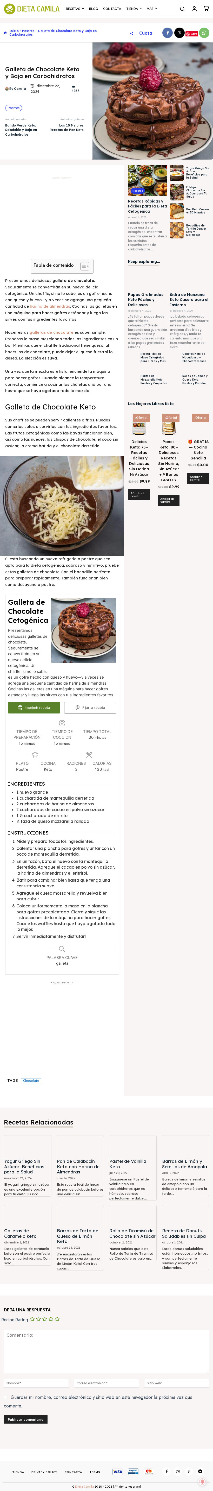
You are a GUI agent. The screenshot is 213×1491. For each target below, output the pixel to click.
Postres (28, 31)
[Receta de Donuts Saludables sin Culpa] (185, 1215)
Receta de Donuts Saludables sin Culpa (184, 1233)
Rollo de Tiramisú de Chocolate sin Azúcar (132, 1233)
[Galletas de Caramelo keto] (27, 1215)
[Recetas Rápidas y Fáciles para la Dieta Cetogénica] (147, 180)
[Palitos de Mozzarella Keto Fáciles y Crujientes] (133, 384)
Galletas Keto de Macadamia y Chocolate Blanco (194, 357)
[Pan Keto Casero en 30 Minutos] (177, 211)
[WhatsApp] (204, 33)
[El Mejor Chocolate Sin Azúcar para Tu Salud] (177, 192)
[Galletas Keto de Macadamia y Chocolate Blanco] (175, 362)
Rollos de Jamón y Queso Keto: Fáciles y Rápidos (195, 379)
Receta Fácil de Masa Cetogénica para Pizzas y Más (153, 357)
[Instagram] (178, 1471)
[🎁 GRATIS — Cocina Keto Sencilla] (198, 424)
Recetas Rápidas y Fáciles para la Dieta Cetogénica (147, 206)
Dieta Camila (85, 1486)
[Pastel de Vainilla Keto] (132, 1146)
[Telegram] (200, 1471)
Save (194, 34)
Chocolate (31, 1081)
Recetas (137, 190)
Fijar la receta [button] (93, 707)
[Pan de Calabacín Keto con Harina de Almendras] (80, 1146)
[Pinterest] (189, 1471)
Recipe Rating (14, 1320)
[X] (179, 33)
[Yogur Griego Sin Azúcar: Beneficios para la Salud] (177, 173)
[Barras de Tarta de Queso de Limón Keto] (80, 1215)
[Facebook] (167, 33)
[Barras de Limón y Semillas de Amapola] (185, 1146)
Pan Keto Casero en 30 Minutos (197, 211)
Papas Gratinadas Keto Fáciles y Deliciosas (145, 299)
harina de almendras (50, 306)
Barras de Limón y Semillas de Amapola (184, 1163)
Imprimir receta (37, 707)
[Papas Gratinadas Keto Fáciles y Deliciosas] (147, 279)
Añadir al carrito (137, 494)
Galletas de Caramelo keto (20, 1233)
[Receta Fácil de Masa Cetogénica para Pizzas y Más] (133, 362)
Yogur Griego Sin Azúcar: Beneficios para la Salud (197, 173)
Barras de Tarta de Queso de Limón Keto (77, 1236)
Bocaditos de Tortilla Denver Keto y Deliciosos (196, 230)
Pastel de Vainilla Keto (127, 1163)
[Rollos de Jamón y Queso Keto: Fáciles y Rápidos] (175, 384)
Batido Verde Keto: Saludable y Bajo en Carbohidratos (21, 129)
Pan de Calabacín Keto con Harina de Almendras (78, 1166)
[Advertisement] (62, 217)
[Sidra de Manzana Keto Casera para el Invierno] (189, 279)
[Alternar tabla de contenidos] (82, 266)
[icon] (5, 33)
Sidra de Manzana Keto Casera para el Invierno (189, 299)
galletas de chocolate (51, 332)
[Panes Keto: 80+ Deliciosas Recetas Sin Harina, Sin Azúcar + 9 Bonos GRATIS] (168, 424)
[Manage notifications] (202, 1481)
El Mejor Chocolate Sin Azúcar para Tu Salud (196, 192)
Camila (20, 89)
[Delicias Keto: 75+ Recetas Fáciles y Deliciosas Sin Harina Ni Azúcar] (139, 424)
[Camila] (7, 89)
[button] (182, 9)
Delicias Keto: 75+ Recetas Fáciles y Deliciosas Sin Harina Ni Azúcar (139, 458)
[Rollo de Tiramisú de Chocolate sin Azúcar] (132, 1215)
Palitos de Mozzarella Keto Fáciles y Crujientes (154, 379)
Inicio (14, 31)
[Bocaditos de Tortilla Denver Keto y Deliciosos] (177, 230)
